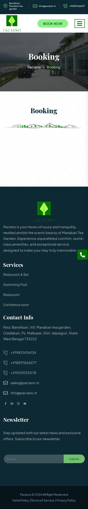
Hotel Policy (20, 500)
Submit (74, 459)
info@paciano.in (47, 6)
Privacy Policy (66, 500)
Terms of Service (42, 500)
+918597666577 (77, 6)
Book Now (52, 23)
